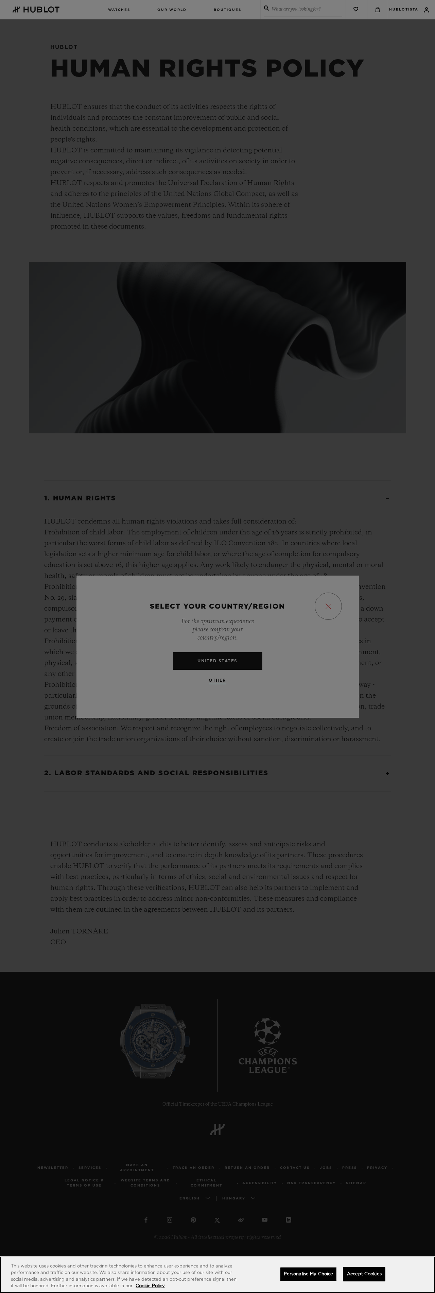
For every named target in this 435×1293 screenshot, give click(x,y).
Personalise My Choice (308, 1274)
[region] (217, 1274)
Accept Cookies (364, 1274)
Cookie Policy (150, 1286)
